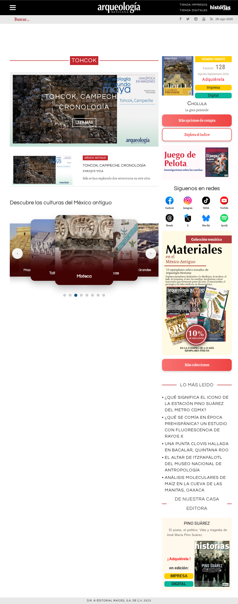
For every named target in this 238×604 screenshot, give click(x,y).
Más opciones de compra (196, 120)
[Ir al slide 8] (103, 295)
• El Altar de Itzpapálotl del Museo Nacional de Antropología (192, 463)
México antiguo (95, 157)
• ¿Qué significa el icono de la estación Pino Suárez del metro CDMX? (195, 403)
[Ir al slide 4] (81, 295)
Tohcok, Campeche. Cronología (114, 165)
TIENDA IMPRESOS (193, 5)
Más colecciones (197, 364)
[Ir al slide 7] (98, 295)
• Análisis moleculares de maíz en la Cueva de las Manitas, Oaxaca (194, 483)
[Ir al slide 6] (92, 295)
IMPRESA (179, 576)
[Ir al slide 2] (70, 295)
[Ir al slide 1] (64, 295)
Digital (213, 95)
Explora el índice (197, 134)
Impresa (213, 87)
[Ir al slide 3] (75, 295)
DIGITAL (179, 584)
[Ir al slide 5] (87, 295)
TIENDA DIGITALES (193, 11)
